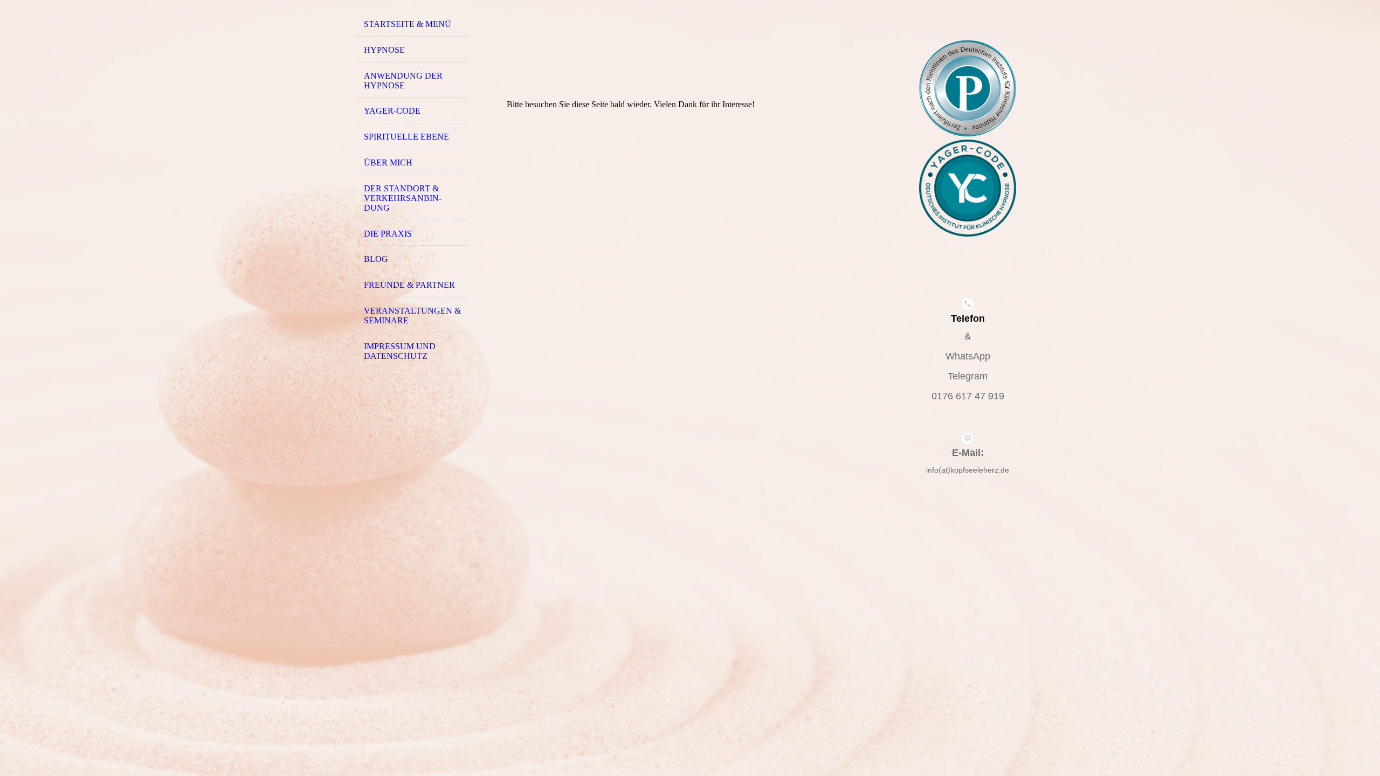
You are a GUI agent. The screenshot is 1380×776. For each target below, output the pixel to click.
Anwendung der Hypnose (403, 80)
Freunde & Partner (409, 284)
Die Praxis (388, 233)
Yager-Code (392, 110)
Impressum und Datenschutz (400, 351)
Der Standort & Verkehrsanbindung (402, 198)
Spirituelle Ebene (406, 136)
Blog (376, 259)
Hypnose (384, 49)
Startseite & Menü (407, 24)
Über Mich (388, 162)
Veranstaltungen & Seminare (412, 315)
